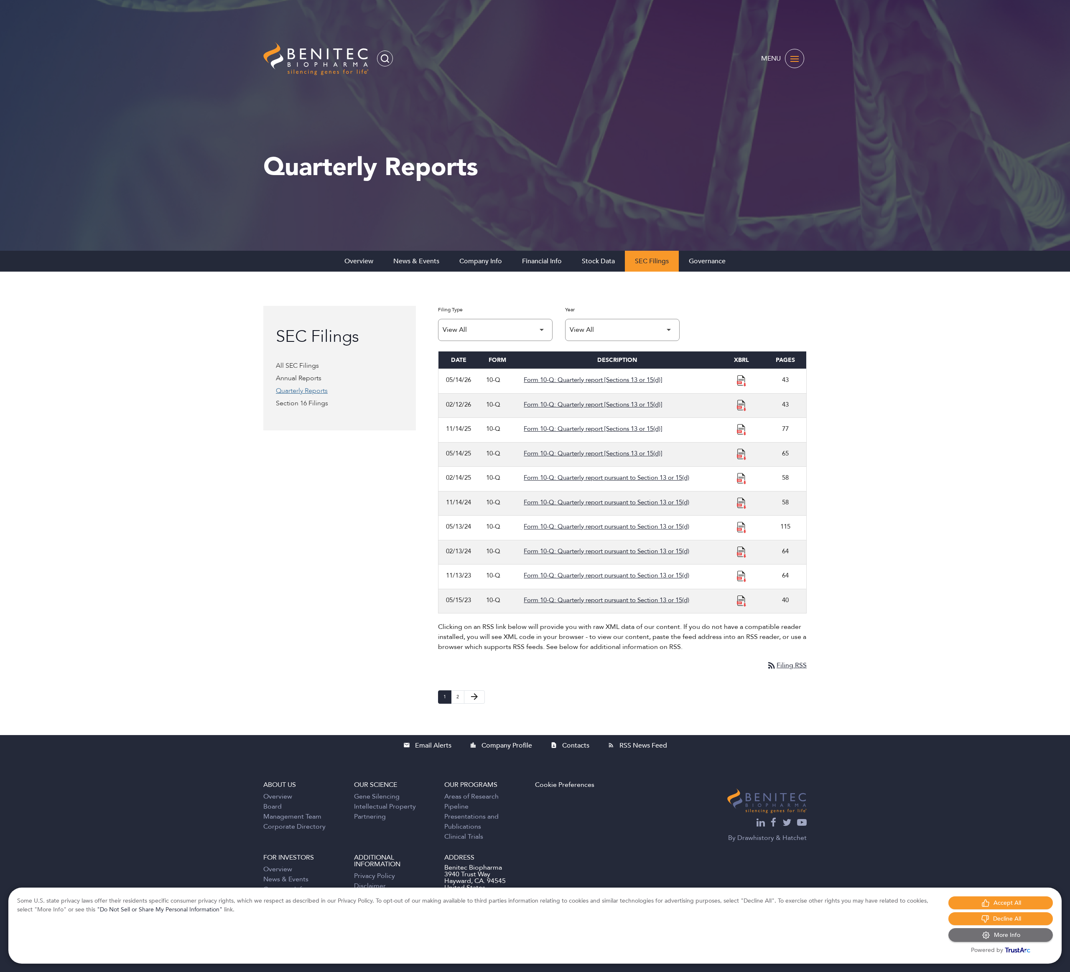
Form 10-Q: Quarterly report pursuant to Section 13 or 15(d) (606, 477)
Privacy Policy (374, 875)
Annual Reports (298, 378)
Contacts (569, 745)
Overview (358, 261)
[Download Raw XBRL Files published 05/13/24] (741, 527)
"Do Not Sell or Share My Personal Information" (159, 909)
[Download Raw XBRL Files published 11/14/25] (741, 429)
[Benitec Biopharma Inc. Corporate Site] (767, 800)
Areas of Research (471, 796)
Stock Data (598, 261)
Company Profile (501, 745)
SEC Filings (652, 261)
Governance (707, 261)
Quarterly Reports (302, 390)
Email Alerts (427, 745)
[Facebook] (774, 823)
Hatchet (794, 837)
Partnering (370, 816)
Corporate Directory (294, 826)
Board (272, 806)
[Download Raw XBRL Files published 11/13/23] (741, 576)
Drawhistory (755, 837)
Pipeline (456, 806)
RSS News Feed (637, 745)
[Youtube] (802, 823)
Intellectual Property (385, 806)
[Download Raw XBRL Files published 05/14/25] (741, 454)
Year (570, 309)
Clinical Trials (463, 836)
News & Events (416, 261)
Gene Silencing (377, 796)
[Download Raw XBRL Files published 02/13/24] (741, 552)
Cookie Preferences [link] (564, 784)
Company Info (480, 261)
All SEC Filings (297, 365)
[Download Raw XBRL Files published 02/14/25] (741, 478)
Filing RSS (787, 665)
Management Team (292, 816)
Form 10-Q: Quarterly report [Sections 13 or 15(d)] (593, 380)
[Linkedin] (761, 823)
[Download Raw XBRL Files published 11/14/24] (741, 503)
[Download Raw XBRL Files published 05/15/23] (741, 600)
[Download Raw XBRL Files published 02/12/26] (741, 405)
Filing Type (450, 309)
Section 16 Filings (302, 403)
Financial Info (542, 261)
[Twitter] (786, 823)
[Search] (385, 58)
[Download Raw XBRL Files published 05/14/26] (741, 380)
